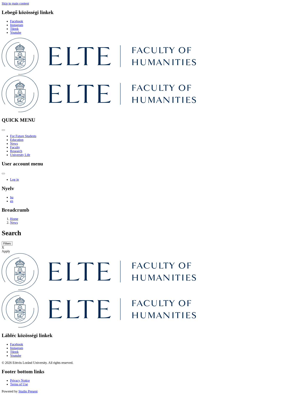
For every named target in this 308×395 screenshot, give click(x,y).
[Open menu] (3, 130)
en (11, 201)
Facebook (16, 21)
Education (16, 140)
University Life (20, 155)
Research (16, 151)
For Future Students (23, 136)
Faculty (15, 147)
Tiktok (14, 29)
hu (11, 197)
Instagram (16, 25)
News (14, 143)
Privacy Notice (20, 380)
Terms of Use (19, 384)
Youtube (15, 32)
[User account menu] (3, 173)
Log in (14, 179)
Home (14, 219)
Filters (7, 243)
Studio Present (28, 391)
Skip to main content (15, 3)
